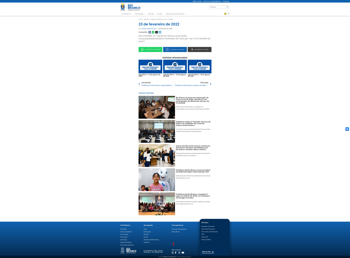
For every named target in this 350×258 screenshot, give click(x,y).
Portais (159, 14)
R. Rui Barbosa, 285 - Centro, (153, 251)
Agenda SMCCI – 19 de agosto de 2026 (199, 75)
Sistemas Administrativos (175, 14)
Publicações (139, 14)
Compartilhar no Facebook (176, 49)
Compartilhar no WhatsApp (152, 49)
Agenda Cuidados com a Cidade (162, 19)
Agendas (146, 19)
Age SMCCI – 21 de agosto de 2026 (149, 75)
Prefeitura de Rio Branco (169, 256)
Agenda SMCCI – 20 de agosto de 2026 (174, 75)
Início (140, 19)
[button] (150, 32)
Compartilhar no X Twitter (201, 49)
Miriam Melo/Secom (149, 29)
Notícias (151, 14)
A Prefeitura (126, 14)
